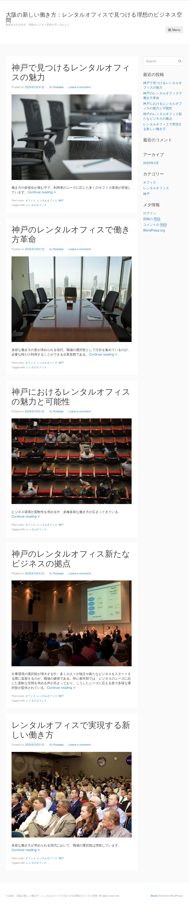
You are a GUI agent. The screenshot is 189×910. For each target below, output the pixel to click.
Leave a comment (79, 87)
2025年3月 (151, 162)
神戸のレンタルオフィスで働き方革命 (71, 233)
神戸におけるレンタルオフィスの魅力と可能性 (71, 396)
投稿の (151, 218)
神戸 (61, 200)
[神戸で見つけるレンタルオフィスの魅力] (72, 136)
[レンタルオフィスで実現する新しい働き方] (72, 794)
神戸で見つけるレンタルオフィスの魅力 (71, 71)
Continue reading (40, 192)
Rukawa (58, 87)
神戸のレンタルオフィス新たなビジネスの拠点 (71, 558)
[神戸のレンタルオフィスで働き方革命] (72, 298)
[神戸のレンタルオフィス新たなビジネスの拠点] (72, 622)
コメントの (155, 224)
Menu (176, 29)
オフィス (30, 200)
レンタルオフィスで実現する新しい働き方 (71, 729)
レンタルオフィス (47, 200)
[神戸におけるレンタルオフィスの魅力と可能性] (72, 460)
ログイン (149, 213)
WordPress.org (154, 230)
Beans (154, 895)
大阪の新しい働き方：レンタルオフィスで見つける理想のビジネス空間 (94, 17)
